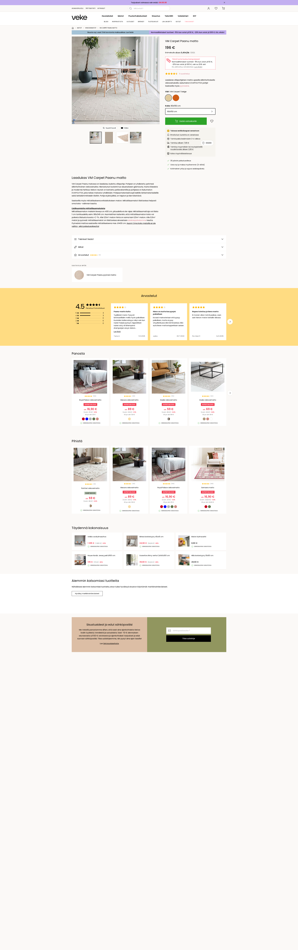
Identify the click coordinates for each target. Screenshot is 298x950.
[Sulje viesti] (224, 2)
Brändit (141, 22)
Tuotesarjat (153, 22)
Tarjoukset (189, 22)
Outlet (178, 22)
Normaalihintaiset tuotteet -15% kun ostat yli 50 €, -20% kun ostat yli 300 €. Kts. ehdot (187, 32)
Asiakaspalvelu (77, 8)
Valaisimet (183, 16)
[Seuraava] (155, 80)
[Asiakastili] (208, 8)
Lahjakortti (167, 22)
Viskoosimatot (90, 28)
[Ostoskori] (223, 8)
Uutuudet (130, 22)
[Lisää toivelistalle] (211, 121)
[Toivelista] (216, 8)
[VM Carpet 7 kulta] (176, 98)
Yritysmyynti (91, 8)
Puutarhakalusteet (138, 16)
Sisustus (156, 16)
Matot (121, 16)
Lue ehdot (198, 67)
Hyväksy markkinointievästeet (87, 593)
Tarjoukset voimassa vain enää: (144, 2)
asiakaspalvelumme (137, 220)
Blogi (106, 22)
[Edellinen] (76, 80)
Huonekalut (107, 16)
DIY (194, 16)
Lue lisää (117, 331)
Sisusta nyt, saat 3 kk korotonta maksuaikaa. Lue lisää (110, 32)
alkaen (182, 52)
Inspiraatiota (117, 22)
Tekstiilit (169, 16)
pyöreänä (184, 86)
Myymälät (101, 8)
